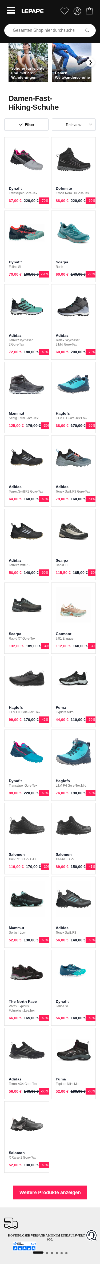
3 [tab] (52, 1253)
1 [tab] (38, 1252)
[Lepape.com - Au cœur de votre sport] (33, 11)
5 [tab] (62, 1253)
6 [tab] (66, 1253)
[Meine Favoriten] (65, 11)
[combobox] (43, 30)
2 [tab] (47, 1253)
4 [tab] (57, 1253)
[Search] (87, 30)
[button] (11, 11)
